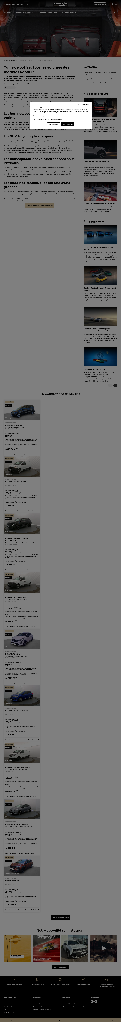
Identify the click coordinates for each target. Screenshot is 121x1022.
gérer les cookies (53, 124)
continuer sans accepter (84, 104)
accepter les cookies (67, 124)
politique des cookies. (56, 119)
